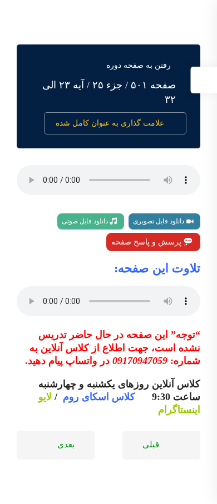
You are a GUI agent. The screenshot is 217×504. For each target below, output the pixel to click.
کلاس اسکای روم (99, 396)
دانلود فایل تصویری (159, 221)
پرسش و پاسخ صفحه (147, 242)
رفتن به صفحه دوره (138, 65)
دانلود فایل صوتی (86, 221)
